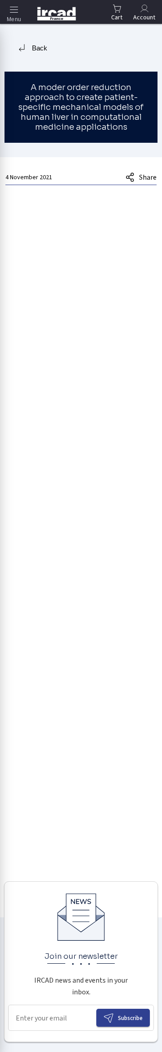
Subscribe (130, 1018)
